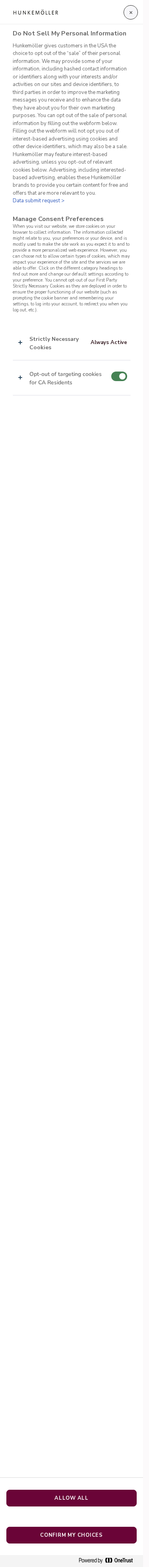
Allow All (71, 1498)
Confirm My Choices (71, 1535)
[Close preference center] (130, 12)
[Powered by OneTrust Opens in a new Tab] (109, 1561)
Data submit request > (38, 200)
